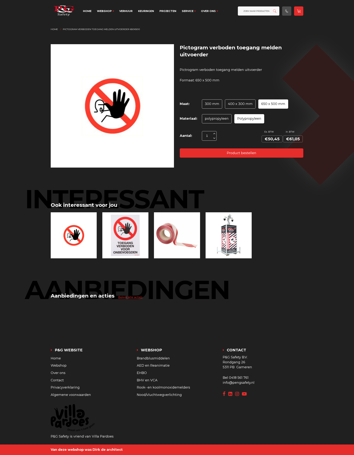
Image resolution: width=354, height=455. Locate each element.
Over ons (208, 11)
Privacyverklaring (65, 387)
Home (87, 11)
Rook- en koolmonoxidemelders (163, 387)
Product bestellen (241, 153)
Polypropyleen (249, 119)
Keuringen (146, 11)
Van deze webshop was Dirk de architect (87, 450)
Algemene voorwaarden (71, 395)
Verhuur (126, 11)
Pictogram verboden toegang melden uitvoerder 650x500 (101, 29)
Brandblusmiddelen (153, 358)
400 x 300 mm (240, 104)
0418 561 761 (239, 378)
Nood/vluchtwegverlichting (159, 395)
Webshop (104, 11)
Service (187, 11)
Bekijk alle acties (130, 297)
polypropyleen (217, 119)
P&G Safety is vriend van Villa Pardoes (82, 436)
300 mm (212, 104)
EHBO (142, 373)
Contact (57, 380)
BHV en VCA (147, 380)
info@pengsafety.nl (238, 383)
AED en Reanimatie (153, 365)
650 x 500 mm (273, 104)
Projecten (167, 11)
